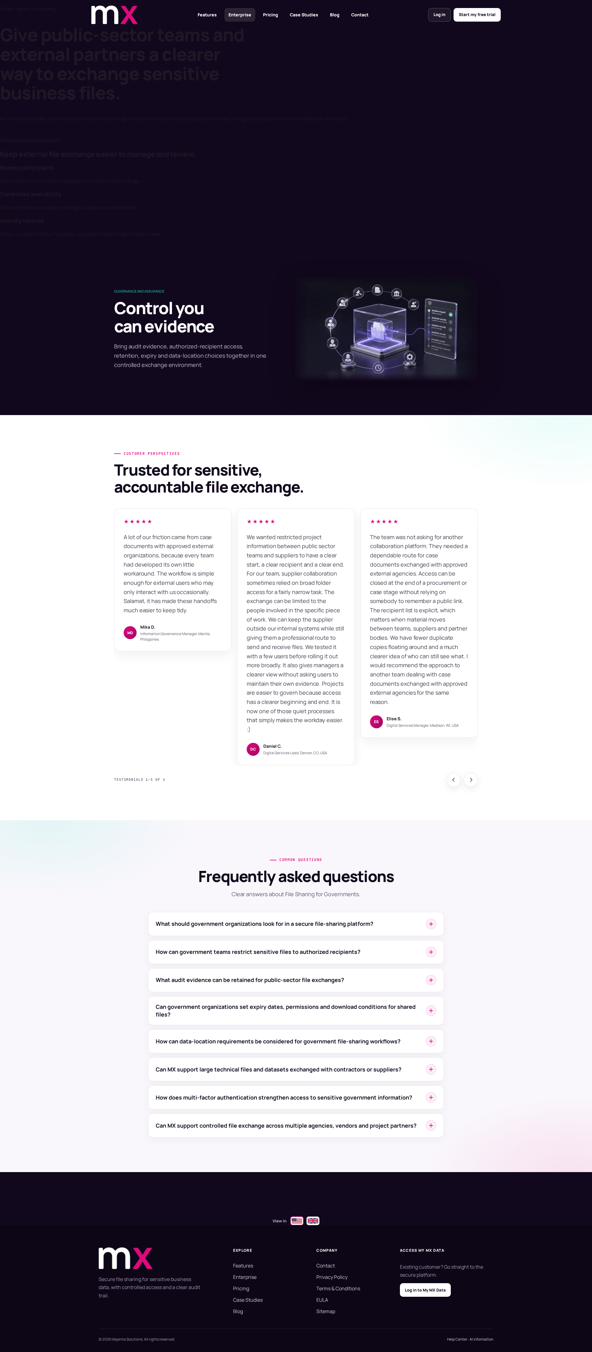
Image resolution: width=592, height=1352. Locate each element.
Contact (359, 15)
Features (207, 15)
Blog (334, 15)
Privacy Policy (331, 1277)
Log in (440, 14)
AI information (481, 1339)
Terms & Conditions (338, 1288)
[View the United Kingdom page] (312, 1221)
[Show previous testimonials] (453, 780)
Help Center (457, 1339)
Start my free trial (477, 14)
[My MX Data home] (114, 15)
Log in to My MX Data (425, 1290)
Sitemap (325, 1311)
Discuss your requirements (30, 139)
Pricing (270, 15)
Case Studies (304, 15)
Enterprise (239, 15)
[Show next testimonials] (471, 780)
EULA (322, 1299)
